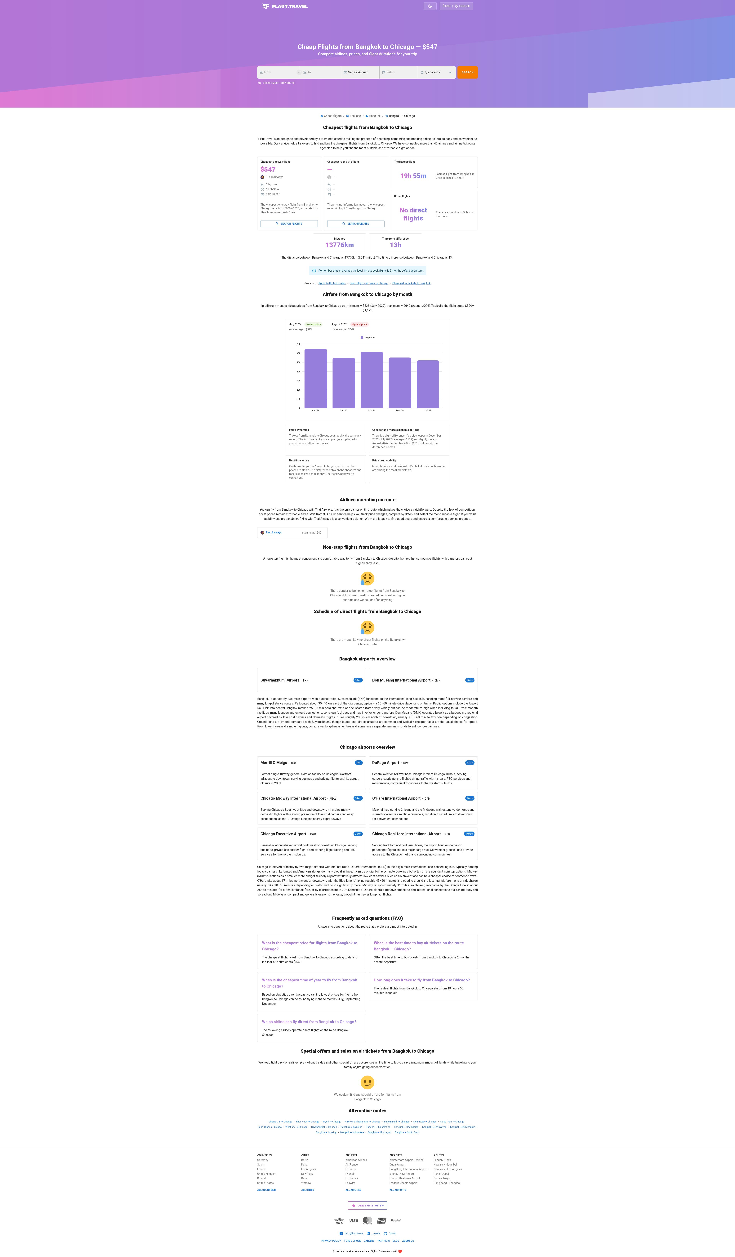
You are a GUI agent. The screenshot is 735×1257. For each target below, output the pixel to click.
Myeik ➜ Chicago (332, 1121)
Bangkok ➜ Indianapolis (462, 1127)
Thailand (355, 116)
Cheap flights (333, 116)
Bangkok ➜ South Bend (407, 1132)
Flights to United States (332, 283)
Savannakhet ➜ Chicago (324, 1127)
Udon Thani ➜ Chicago (270, 1127)
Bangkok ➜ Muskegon (379, 1132)
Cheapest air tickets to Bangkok (411, 283)
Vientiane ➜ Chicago (296, 1127)
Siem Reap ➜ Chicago (424, 1121)
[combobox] (279, 72)
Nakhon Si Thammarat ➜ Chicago (362, 1121)
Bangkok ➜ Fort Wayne (434, 1127)
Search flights (291, 223)
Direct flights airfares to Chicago (369, 283)
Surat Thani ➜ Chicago (452, 1121)
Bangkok (375, 116)
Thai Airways (274, 532)
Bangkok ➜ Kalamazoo (378, 1127)
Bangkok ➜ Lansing (326, 1132)
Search (468, 72)
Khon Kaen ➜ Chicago (307, 1121)
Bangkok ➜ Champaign (406, 1127)
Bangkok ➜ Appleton (351, 1127)
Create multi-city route (278, 83)
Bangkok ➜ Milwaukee (352, 1132)
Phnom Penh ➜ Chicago (396, 1121)
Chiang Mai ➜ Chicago (280, 1121)
